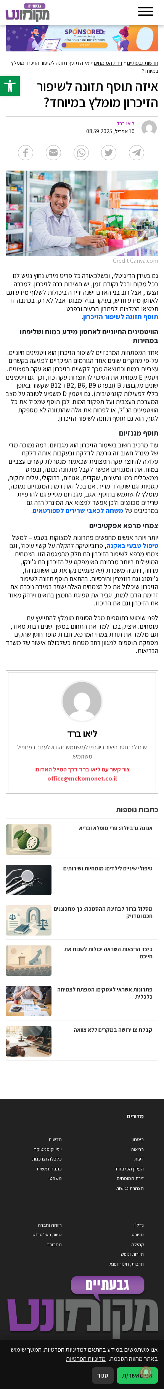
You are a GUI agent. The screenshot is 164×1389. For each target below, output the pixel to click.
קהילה (137, 1244)
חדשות (55, 1139)
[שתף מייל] (53, 152)
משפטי (55, 1178)
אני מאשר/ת (137, 1375)
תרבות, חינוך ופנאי (126, 1264)
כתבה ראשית (49, 1168)
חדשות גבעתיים (142, 62)
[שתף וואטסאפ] (81, 152)
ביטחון (138, 1139)
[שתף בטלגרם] (136, 152)
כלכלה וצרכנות (47, 1159)
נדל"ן (138, 1225)
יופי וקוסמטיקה (48, 1149)
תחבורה (54, 1244)
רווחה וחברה (50, 1225)
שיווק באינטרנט (47, 1234)
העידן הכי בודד (129, 1168)
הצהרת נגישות (130, 1188)
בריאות (137, 1149)
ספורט (138, 1234)
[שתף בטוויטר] (108, 152)
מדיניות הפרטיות (86, 1358)
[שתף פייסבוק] (25, 152)
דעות (139, 1159)
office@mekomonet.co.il (82, 778)
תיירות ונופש (132, 1254)
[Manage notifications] (146, 1372)
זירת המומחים (108, 62)
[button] (10, 86)
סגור (102, 1375)
